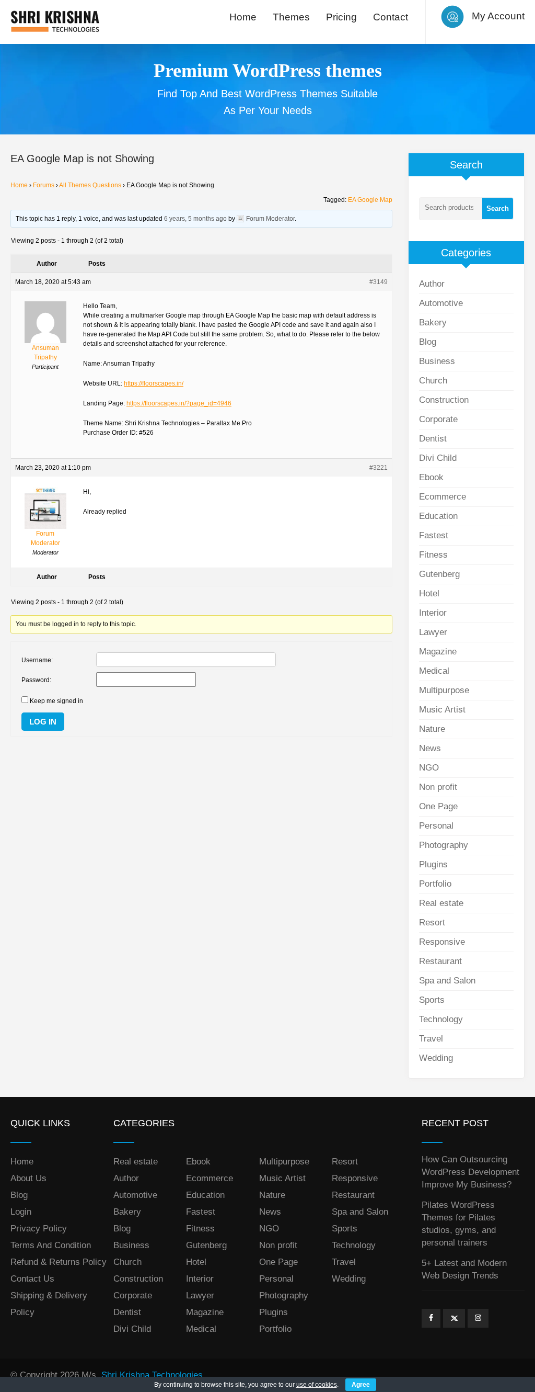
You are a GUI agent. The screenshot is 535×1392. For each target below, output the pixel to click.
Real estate (441, 903)
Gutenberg (439, 574)
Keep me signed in (56, 701)
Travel (431, 1039)
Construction (444, 400)
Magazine (438, 652)
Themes (291, 17)
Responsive (442, 942)
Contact (390, 17)
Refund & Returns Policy (58, 1262)
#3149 (378, 282)
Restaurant (440, 961)
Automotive (441, 303)
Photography (443, 845)
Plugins (433, 864)
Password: (36, 680)
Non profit (438, 787)
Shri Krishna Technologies (152, 1375)
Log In (42, 721)
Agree (361, 1384)
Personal (436, 826)
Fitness (433, 555)
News (430, 748)
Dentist (433, 439)
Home (243, 17)
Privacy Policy (38, 1228)
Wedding (436, 1058)
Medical (434, 671)
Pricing (341, 17)
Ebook (431, 477)
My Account (498, 15)
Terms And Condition (50, 1245)
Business (437, 361)
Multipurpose (444, 690)
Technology (441, 1019)
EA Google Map (370, 199)
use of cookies (316, 1384)
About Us (28, 1178)
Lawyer (433, 632)
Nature (432, 729)
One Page (438, 806)
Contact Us (32, 1279)
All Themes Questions (90, 185)
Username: (37, 660)
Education (438, 516)
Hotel (429, 593)
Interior (433, 613)
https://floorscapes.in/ (153, 383)
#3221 (378, 467)
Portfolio (435, 884)
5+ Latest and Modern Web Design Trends (464, 1269)
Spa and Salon (447, 981)
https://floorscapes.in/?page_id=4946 (178, 403)
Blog (427, 342)
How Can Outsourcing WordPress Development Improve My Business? (470, 1172)
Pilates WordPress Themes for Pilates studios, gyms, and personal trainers (459, 1224)
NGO (429, 768)
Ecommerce (442, 497)
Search (497, 208)
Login (20, 1212)
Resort (432, 922)
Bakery (433, 322)
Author (432, 284)
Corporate (438, 419)
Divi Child (438, 458)
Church (433, 381)
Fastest (433, 535)
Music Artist (442, 710)
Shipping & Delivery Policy (48, 1304)
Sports (432, 1000)
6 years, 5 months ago (195, 218)
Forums (43, 185)
